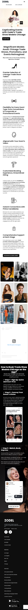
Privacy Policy (7, 528)
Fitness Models (7, 585)
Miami (5, 561)
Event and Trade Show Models (10, 574)
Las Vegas (6, 553)
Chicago (6, 563)
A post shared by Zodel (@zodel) (14, 360)
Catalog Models (7, 588)
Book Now (6, 39)
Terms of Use (14, 528)
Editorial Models (7, 591)
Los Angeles (6, 555)
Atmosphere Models (8, 571)
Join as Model (18, 4)
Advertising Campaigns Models (11, 593)
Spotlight (6, 542)
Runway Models (7, 580)
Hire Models (9, 4)
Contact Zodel (7, 545)
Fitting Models (7, 577)
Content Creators (8, 596)
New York (6, 558)
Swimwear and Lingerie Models (10, 582)
